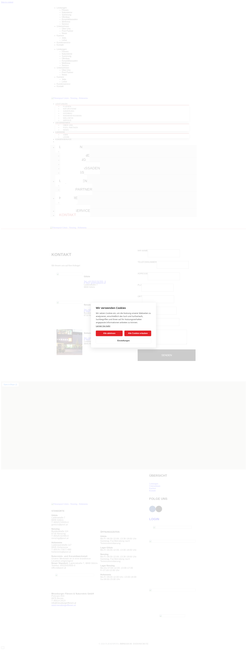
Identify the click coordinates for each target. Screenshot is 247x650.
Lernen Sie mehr (103, 326)
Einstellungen (123, 340)
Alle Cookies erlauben (138, 333)
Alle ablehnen (109, 333)
